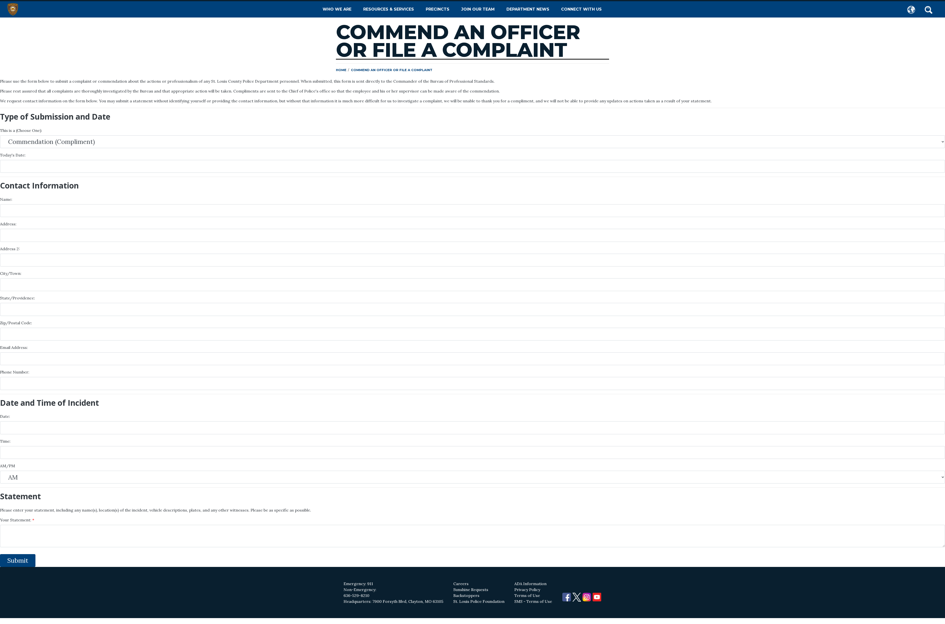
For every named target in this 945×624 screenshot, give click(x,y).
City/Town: (10, 273)
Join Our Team (478, 9)
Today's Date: (13, 155)
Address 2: (10, 248)
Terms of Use (527, 595)
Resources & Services (388, 9)
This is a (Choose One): (21, 130)
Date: (5, 416)
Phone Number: (14, 372)
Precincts (437, 9)
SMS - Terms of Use (533, 601)
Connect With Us (581, 9)
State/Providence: (17, 298)
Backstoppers (466, 595)
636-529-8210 (356, 595)
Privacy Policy (527, 589)
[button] (928, 9)
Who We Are (337, 9)
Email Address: (14, 347)
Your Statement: (16, 519)
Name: (6, 199)
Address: (8, 223)
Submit (17, 560)
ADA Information (530, 583)
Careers (461, 583)
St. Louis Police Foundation (478, 601)
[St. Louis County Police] (13, 9)
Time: (5, 441)
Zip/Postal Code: (16, 322)
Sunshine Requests (470, 589)
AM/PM (7, 465)
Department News (527, 9)
